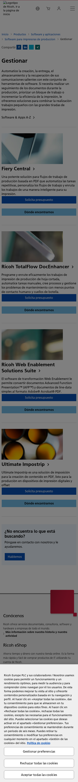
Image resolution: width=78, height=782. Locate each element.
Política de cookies (38, 743)
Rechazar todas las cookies (39, 763)
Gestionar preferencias (39, 751)
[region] (39, 723)
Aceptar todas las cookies (39, 775)
